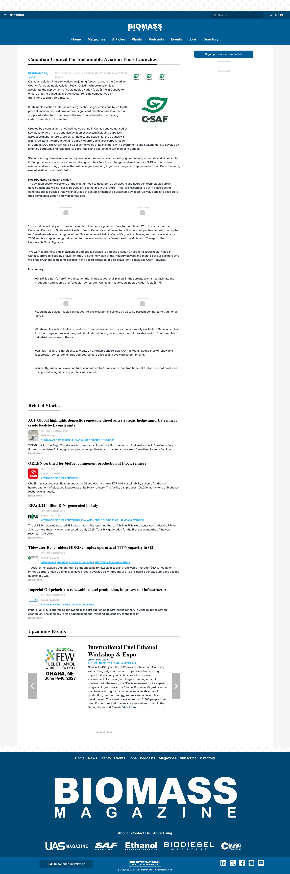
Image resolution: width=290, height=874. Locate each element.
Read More (35, 453)
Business (108, 440)
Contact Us (140, 833)
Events (176, 39)
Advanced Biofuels (89, 440)
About (123, 833)
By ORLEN (48, 469)
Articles (118, 39)
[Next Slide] (176, 686)
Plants (137, 39)
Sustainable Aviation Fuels (59, 440)
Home (76, 39)
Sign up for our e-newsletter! (223, 54)
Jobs (193, 39)
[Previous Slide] (32, 686)
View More (129, 707)
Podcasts (156, 39)
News (92, 758)
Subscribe (188, 758)
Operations (48, 562)
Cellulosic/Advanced (129, 520)
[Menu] (5, 15)
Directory (211, 39)
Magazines (96, 39)
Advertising (162, 833)
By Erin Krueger (53, 511)
